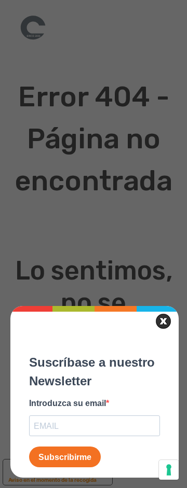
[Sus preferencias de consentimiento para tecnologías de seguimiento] (169, 470)
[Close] (163, 321)
